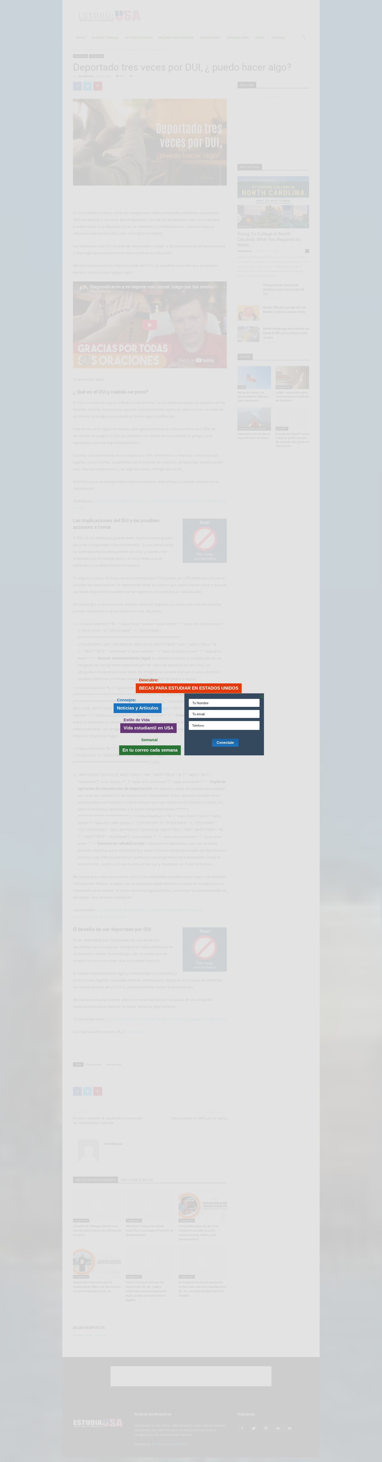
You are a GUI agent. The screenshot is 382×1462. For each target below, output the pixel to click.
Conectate (225, 743)
